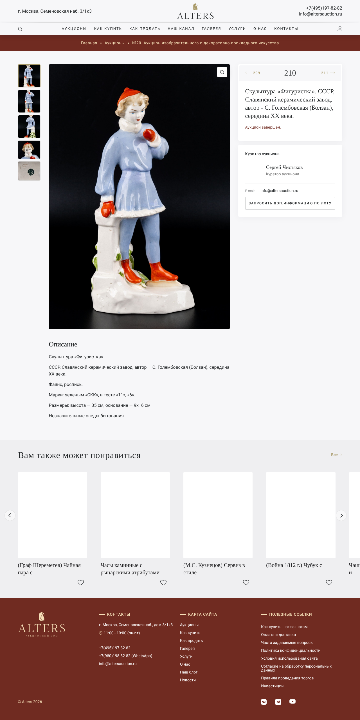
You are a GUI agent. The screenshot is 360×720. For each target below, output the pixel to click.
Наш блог (188, 672)
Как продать (144, 29)
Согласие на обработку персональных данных (296, 668)
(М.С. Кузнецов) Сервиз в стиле (214, 569)
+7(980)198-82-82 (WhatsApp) (125, 656)
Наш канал (181, 29)
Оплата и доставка (278, 635)
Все (335, 455)
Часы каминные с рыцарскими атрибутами (130, 569)
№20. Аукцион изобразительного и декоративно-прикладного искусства (205, 43)
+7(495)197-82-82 (324, 8)
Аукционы (74, 29)
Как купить (108, 29)
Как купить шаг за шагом (284, 627)
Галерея (211, 29)
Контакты (286, 29)
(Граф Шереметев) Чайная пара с (49, 569)
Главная (89, 43)
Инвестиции (272, 686)
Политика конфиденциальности (290, 650)
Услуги (237, 29)
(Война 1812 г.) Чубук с (294, 565)
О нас (260, 29)
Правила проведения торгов (287, 678)
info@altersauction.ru (320, 14)
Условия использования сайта (289, 658)
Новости (188, 680)
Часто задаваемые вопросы (287, 643)
